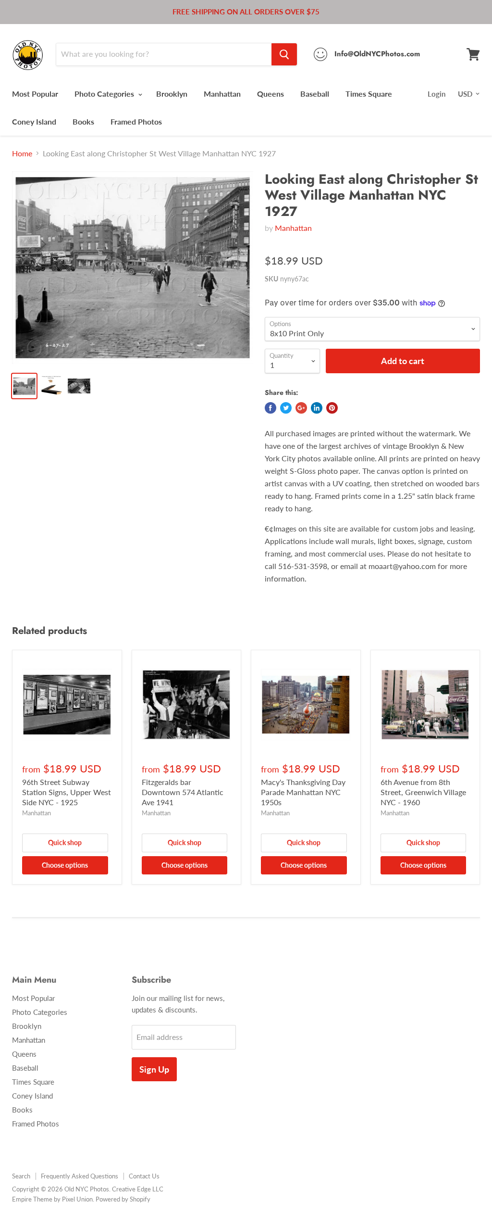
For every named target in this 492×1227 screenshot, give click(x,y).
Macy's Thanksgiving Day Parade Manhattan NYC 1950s (303, 792)
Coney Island (34, 121)
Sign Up (154, 1069)
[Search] (284, 54)
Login (436, 93)
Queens (270, 93)
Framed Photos (136, 121)
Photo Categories (105, 93)
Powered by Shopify (123, 1199)
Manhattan (222, 93)
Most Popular (35, 93)
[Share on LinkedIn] (316, 408)
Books (83, 121)
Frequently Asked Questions (79, 1176)
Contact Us (144, 1176)
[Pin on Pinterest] (332, 408)
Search (21, 1176)
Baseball (314, 93)
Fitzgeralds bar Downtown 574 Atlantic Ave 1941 (182, 792)
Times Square (368, 93)
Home (22, 153)
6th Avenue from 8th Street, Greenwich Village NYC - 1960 (423, 792)
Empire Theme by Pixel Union (52, 1199)
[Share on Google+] (301, 408)
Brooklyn (171, 93)
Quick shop (65, 842)
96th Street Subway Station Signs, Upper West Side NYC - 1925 (66, 792)
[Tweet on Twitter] (286, 408)
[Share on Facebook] (270, 408)
